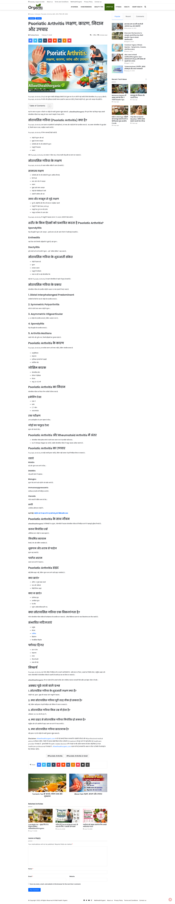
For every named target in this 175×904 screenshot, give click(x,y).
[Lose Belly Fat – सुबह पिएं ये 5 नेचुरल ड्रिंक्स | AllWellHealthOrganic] (40, 816)
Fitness (118, 7)
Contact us (98, 2)
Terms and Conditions (61, 2)
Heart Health (137, 7)
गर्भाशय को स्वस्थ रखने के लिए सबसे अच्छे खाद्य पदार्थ (95, 826)
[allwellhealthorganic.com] (35, 7)
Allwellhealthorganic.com (46, 738)
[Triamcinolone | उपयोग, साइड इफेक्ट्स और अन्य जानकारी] (117, 69)
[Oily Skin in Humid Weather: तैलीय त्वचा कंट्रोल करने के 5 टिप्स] (138, 110)
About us (50, 2)
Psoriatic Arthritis (55, 756)
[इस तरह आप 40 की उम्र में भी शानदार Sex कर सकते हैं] (117, 27)
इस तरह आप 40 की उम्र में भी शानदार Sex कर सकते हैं (133, 25)
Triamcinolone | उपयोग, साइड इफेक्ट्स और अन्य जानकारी (134, 68)
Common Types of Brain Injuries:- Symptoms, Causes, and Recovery (135, 47)
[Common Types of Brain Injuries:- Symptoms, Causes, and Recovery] (117, 48)
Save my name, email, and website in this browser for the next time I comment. (55, 884)
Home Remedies (86, 7)
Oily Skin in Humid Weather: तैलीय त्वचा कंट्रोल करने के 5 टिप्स (137, 119)
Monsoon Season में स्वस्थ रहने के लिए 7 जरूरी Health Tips (119, 97)
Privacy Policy (88, 2)
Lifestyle (109, 7)
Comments (140, 16)
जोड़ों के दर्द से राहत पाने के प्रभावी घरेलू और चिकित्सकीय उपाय (51, 513)
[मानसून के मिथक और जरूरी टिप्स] (138, 88)
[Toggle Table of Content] (48, 106)
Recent (128, 16)
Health (126, 7)
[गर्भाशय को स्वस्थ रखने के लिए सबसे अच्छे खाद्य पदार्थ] (95, 816)
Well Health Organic (61, 900)
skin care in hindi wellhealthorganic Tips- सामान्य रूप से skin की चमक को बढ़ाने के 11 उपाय (134, 58)
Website (72, 876)
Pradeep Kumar (34, 35)
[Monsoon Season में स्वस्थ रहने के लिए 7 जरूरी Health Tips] (120, 88)
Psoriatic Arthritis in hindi (78, 756)
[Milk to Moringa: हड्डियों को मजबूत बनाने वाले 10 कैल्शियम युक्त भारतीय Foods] (120, 110)
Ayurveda (74, 7)
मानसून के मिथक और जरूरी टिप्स (137, 96)
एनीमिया (34, 633)
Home (31, 14)
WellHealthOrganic (76, 2)
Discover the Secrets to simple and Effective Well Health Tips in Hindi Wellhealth (133, 36)
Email (30, 876)
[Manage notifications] (170, 899)
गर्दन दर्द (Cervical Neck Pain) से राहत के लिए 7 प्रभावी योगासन (67, 826)
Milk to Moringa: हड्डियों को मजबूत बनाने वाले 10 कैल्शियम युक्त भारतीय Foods (120, 120)
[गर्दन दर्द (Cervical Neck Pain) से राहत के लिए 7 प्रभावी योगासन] (68, 816)
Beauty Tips (98, 7)
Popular (117, 16)
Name (30, 869)
